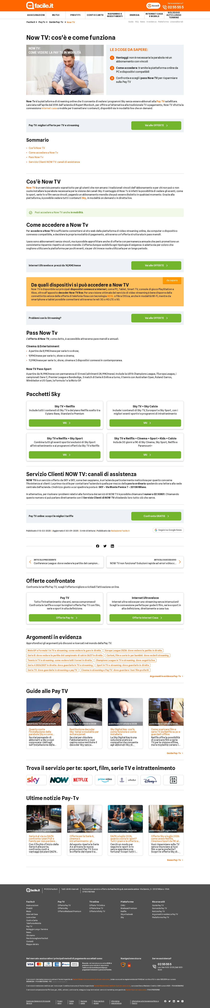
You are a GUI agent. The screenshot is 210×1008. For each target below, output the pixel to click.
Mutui (55, 15)
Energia (134, 15)
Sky (122, 917)
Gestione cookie (84, 1002)
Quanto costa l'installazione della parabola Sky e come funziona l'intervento (41, 733)
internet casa (49, 108)
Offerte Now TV (96, 908)
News (142, 22)
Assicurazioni (36, 15)
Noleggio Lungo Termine (37, 929)
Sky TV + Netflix (65, 406)
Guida (131, 22)
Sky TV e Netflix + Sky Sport (65, 438)
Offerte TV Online (97, 905)
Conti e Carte (95, 15)
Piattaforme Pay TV (160, 917)
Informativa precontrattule (116, 1002)
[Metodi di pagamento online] (52, 964)
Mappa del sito (32, 944)
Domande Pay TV (159, 908)
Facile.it (31, 22)
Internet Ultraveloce (145, 597)
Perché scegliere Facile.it (37, 938)
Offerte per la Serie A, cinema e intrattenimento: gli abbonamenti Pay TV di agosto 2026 (83, 841)
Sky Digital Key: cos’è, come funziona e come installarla (123, 732)
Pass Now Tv (36, 157)
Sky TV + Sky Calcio (145, 406)
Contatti (29, 941)
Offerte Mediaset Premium (69, 911)
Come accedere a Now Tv (43, 152)
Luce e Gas (31, 917)
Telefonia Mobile (33, 923)
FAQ (137, 22)
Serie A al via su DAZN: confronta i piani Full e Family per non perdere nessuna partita (42, 840)
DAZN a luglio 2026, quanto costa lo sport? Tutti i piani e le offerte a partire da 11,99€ (124, 840)
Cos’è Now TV (37, 148)
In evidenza (151, 22)
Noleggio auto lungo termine (173, 15)
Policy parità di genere (99, 1002)
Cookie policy (71, 1002)
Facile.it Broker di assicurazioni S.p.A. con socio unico (91, 979)
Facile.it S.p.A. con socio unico (136, 990)
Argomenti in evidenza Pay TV (165, 914)
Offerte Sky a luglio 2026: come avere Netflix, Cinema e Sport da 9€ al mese (165, 840)
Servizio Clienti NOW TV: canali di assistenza (54, 162)
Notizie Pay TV (158, 911)
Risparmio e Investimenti (115, 15)
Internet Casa (32, 914)
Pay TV (64, 597)
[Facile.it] (39, 8)
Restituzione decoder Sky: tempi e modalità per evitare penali (84, 732)
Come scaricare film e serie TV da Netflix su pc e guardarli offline (165, 732)
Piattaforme (163, 22)
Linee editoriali (176, 22)
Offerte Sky (63, 908)
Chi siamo (30, 935)
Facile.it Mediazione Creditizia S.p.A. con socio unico (112, 986)
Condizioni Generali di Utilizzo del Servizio (38, 1002)
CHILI (123, 905)
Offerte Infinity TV (97, 911)
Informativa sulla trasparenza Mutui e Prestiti (145, 1002)
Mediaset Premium (129, 908)
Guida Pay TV (157, 905)
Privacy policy (60, 1002)
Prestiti (75, 15)
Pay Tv (42, 22)
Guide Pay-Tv (56, 22)
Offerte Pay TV (64, 905)
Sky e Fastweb (127, 914)
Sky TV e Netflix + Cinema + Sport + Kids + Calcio (145, 438)
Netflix (123, 911)
